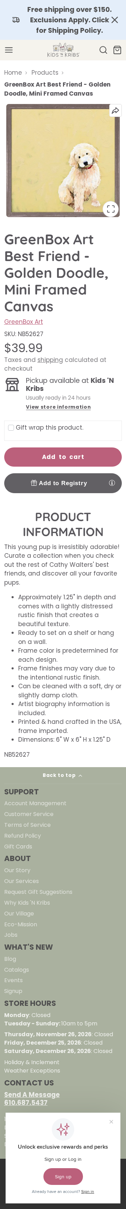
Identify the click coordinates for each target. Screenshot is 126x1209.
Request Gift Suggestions (38, 892)
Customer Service (29, 814)
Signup (13, 991)
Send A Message (32, 1094)
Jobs (11, 935)
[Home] (63, 50)
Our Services (21, 881)
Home (13, 72)
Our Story (17, 870)
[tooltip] (112, 483)
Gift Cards (18, 847)
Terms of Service (27, 825)
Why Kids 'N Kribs (27, 903)
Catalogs (16, 970)
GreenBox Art (23, 322)
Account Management (35, 803)
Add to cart (63, 457)
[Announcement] (63, 20)
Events (13, 980)
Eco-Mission (20, 924)
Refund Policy (22, 836)
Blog (10, 959)
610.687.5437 (26, 1102)
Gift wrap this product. (49, 427)
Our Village (19, 914)
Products (44, 72)
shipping (50, 360)
